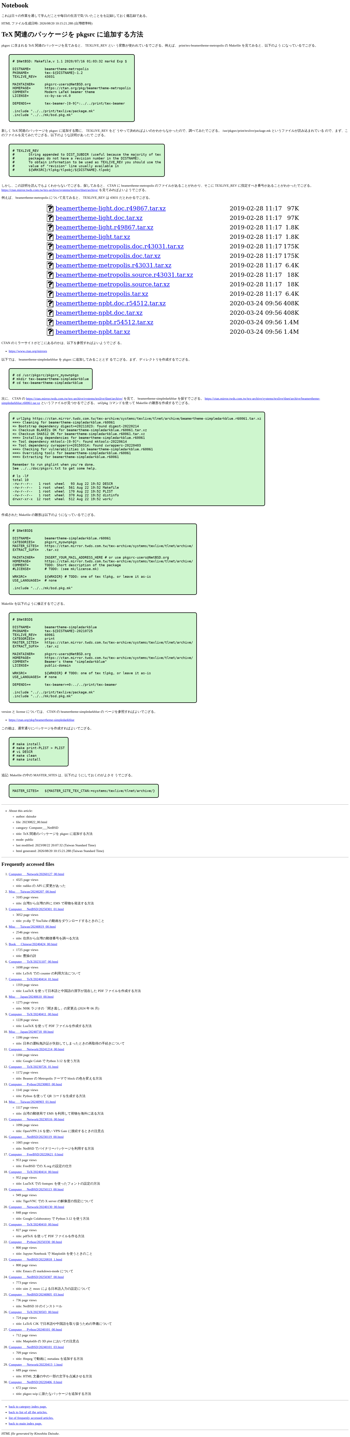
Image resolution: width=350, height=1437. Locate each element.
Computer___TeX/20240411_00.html (33, 1014)
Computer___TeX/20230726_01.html (33, 1067)
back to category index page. (28, 1406)
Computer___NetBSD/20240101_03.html (36, 1347)
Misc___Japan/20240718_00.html (31, 1032)
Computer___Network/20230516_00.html (36, 1119)
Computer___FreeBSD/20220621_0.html (36, 1154)
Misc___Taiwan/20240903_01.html (32, 1102)
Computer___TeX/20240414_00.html (33, 1172)
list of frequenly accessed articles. (31, 1418)
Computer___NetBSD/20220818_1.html (35, 1259)
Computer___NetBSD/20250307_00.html (36, 1277)
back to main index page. (25, 1423)
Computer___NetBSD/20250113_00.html (36, 1189)
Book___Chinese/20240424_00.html (33, 944)
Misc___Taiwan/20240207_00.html (32, 891)
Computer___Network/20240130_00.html (36, 1207)
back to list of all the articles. (28, 1412)
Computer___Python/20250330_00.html (35, 1242)
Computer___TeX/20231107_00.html (33, 961)
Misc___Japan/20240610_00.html (31, 997)
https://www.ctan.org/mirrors (28, 351)
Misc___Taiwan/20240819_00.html (32, 926)
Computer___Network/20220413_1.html (36, 1364)
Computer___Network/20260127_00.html (36, 874)
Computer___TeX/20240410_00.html (33, 1224)
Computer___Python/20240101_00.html (35, 1329)
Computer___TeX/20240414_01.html (33, 979)
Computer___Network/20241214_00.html (36, 1049)
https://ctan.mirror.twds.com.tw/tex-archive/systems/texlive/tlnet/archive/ (49, 190)
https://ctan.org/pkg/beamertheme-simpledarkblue (41, 720)
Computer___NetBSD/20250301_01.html (36, 909)
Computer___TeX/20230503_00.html (33, 1312)
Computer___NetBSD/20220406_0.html (35, 1382)
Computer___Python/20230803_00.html (35, 1084)
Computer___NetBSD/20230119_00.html (36, 1137)
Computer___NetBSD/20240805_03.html (36, 1294)
